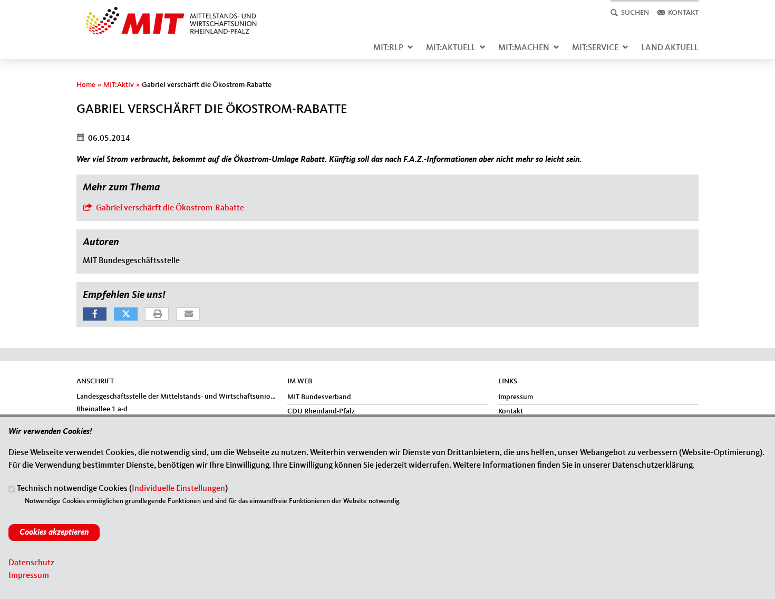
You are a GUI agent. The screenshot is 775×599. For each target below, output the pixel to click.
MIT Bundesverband (319, 397)
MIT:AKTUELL (451, 48)
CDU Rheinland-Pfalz (321, 411)
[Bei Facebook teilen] (94, 314)
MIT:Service (595, 48)
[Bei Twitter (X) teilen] (126, 314)
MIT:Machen (523, 48)
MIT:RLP (388, 48)
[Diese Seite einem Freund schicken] (188, 314)
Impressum (515, 397)
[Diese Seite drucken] (157, 314)
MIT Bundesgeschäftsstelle (131, 261)
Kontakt (510, 411)
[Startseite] (167, 12)
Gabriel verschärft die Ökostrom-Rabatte (163, 206)
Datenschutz (31, 563)
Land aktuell (670, 48)
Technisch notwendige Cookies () (122, 489)
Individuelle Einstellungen (178, 489)
